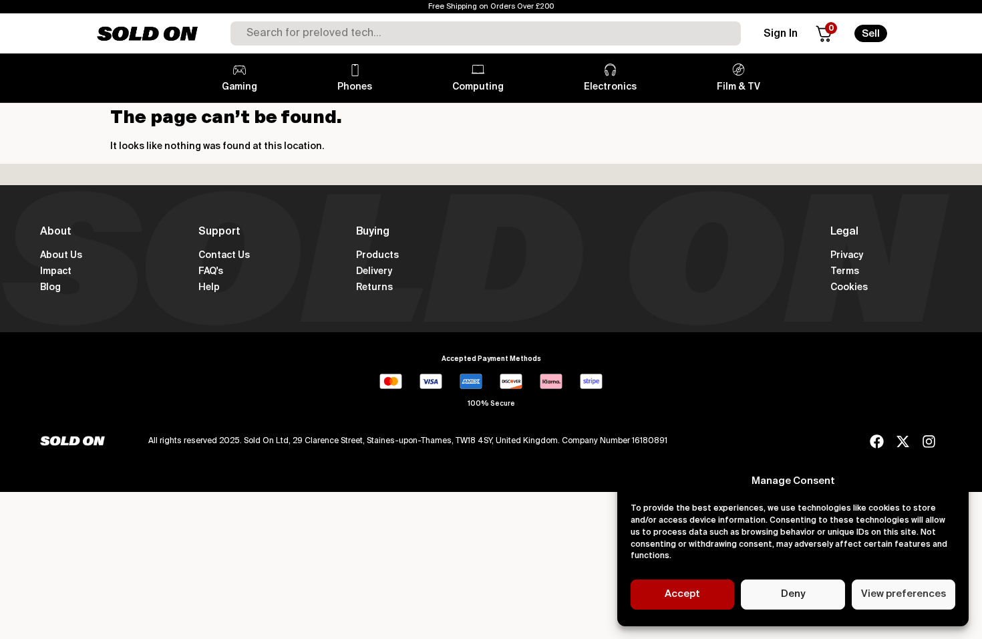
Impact (55, 271)
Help (209, 287)
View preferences (903, 594)
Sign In (781, 34)
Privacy (846, 255)
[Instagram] (929, 441)
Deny (793, 594)
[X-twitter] (903, 441)
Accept (682, 594)
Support (219, 232)
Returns (374, 287)
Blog (50, 287)
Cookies (849, 287)
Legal (844, 232)
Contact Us (224, 255)
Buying (372, 232)
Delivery (374, 271)
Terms (844, 271)
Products (377, 255)
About (55, 232)
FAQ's (210, 271)
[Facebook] (877, 441)
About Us (61, 255)
